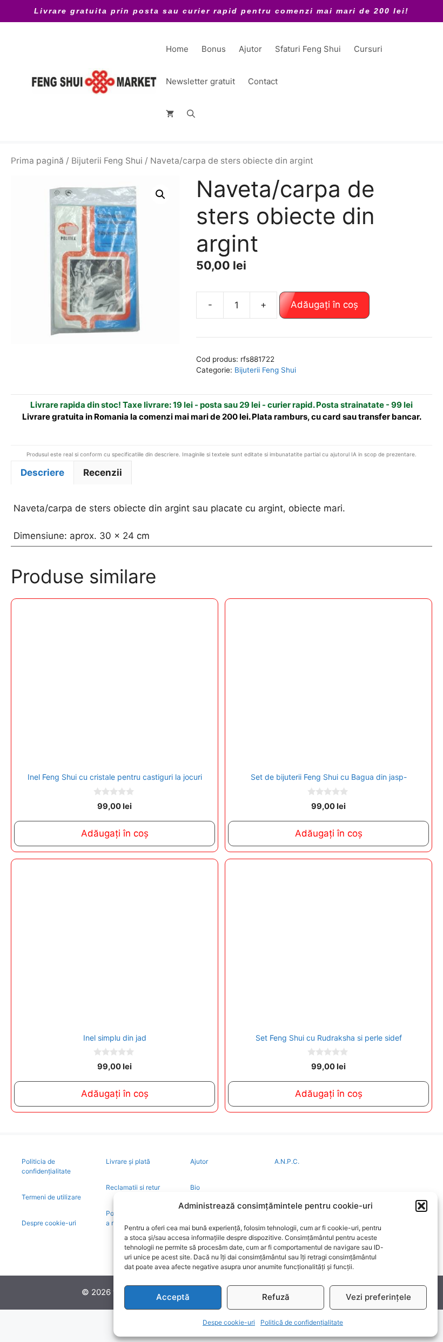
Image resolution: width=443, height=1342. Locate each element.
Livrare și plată (128, 1161)
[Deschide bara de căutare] (191, 114)
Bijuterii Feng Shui (107, 161)
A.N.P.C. (286, 1161)
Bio (195, 1187)
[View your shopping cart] (169, 114)
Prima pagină (37, 161)
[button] (421, 1206)
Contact (263, 81)
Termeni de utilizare (51, 1197)
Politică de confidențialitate (301, 1322)
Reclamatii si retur (133, 1187)
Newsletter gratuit (200, 81)
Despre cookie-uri (49, 1223)
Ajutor (250, 49)
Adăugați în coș (324, 304)
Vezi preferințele (378, 1297)
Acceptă (173, 1297)
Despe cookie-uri (229, 1322)
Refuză (276, 1297)
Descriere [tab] (42, 472)
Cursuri (368, 49)
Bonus (214, 49)
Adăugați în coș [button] (115, 833)
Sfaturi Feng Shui (308, 49)
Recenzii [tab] (102, 472)
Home (177, 49)
